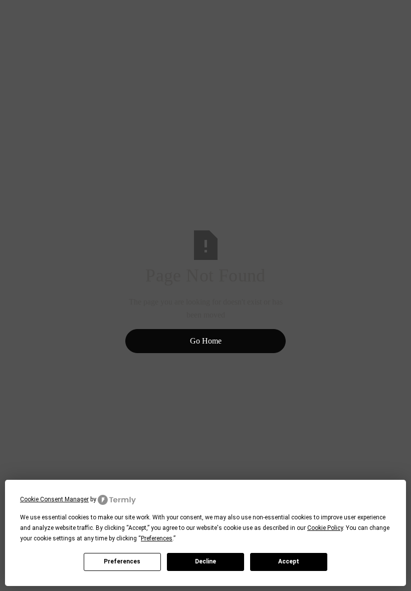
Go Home (206, 341)
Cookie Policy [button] (325, 527)
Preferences (122, 561)
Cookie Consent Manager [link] (54, 499)
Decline (205, 561)
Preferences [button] (156, 538)
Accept (288, 561)
